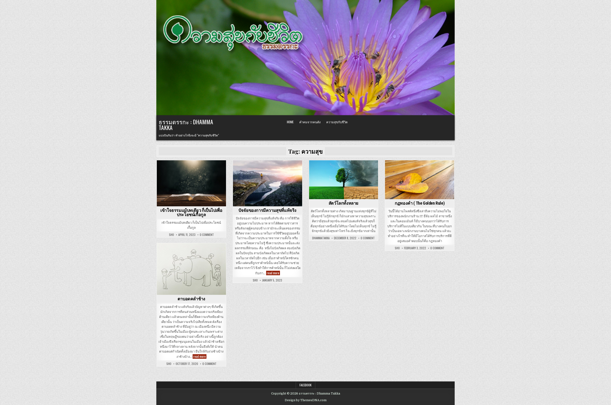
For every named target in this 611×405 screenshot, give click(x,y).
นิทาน (191, 251)
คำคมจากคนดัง (310, 121)
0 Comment (207, 234)
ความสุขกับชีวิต (337, 121)
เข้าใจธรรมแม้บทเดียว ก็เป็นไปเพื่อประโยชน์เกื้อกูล (191, 212)
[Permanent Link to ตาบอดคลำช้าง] (191, 269)
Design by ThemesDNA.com (306, 400)
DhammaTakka (321, 238)
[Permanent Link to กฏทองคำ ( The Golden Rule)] (419, 179)
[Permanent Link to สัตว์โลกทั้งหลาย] (343, 179)
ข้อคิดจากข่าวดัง (267, 168)
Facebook (305, 385)
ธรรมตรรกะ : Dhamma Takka (186, 124)
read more (273, 273)
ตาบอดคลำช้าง (191, 298)
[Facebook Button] (442, 122)
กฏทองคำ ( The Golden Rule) (419, 203)
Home (290, 121)
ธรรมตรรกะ (343, 168)
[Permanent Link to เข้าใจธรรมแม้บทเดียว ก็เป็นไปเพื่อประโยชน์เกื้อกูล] (191, 183)
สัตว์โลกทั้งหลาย (343, 203)
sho (171, 234)
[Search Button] (449, 122)
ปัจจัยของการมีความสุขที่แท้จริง (267, 210)
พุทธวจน (191, 168)
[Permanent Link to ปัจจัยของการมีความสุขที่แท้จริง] (267, 183)
